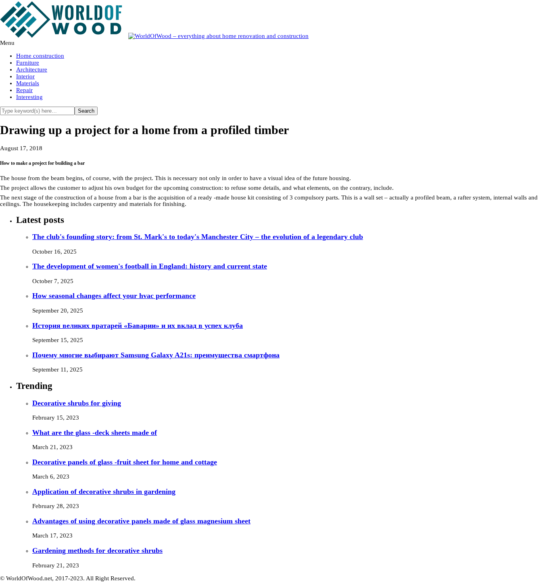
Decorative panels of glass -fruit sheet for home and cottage (124, 462)
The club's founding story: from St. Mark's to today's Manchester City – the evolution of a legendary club (197, 237)
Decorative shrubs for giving (76, 403)
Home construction (40, 55)
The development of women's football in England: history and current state (149, 266)
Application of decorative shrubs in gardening (103, 491)
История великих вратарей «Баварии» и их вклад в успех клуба (137, 325)
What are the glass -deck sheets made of (94, 432)
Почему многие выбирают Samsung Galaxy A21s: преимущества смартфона (156, 355)
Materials (27, 83)
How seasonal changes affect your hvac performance (114, 296)
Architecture (31, 69)
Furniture (27, 62)
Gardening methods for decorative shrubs (97, 550)
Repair (24, 90)
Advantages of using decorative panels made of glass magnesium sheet (141, 521)
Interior (25, 76)
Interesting (29, 97)
